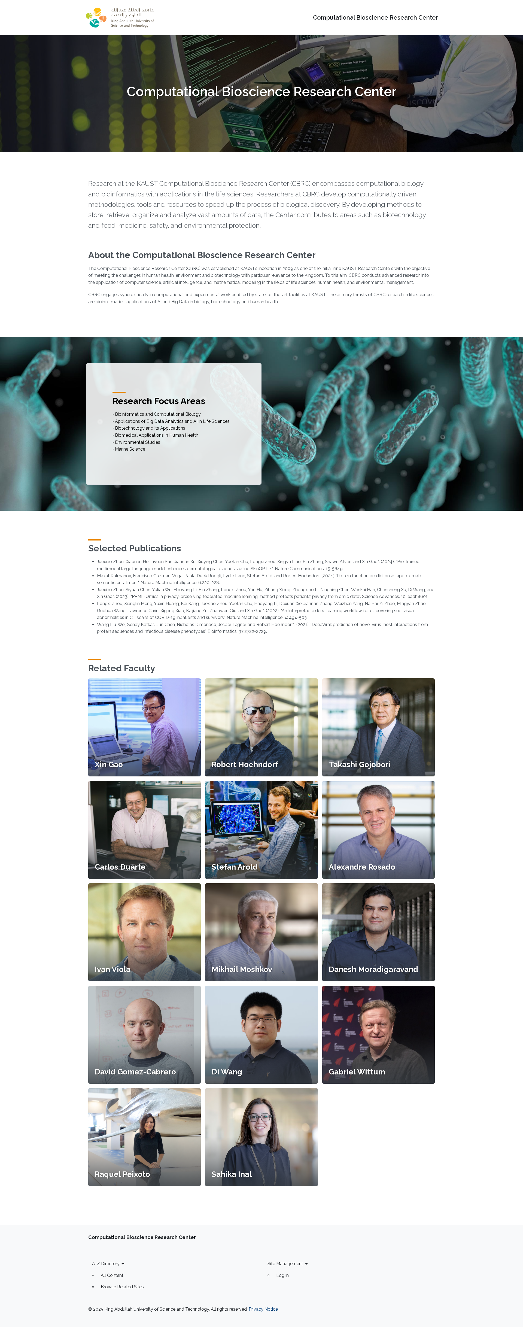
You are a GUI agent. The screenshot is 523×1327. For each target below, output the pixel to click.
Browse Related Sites (122, 1286)
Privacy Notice (263, 1309)
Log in (282, 1275)
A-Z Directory (106, 1263)
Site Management (285, 1263)
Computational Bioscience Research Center (375, 17)
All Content (112, 1275)
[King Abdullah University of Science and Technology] (120, 18)
